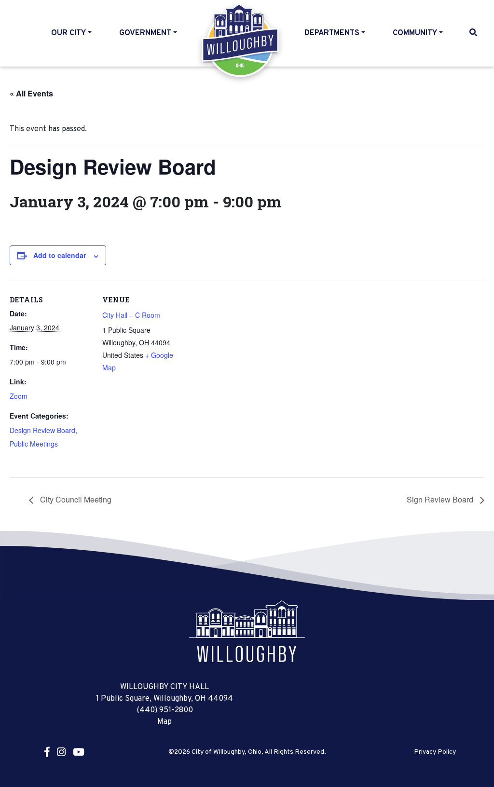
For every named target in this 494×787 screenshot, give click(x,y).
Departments (331, 33)
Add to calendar (59, 255)
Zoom (18, 396)
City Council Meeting (74, 499)
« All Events (31, 93)
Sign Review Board (441, 499)
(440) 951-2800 (165, 710)
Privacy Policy (435, 752)
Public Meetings (34, 443)
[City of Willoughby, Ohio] (247, 631)
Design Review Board (42, 430)
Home (241, 40)
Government (145, 33)
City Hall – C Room (131, 315)
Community (415, 33)
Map (164, 722)
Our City (68, 33)
